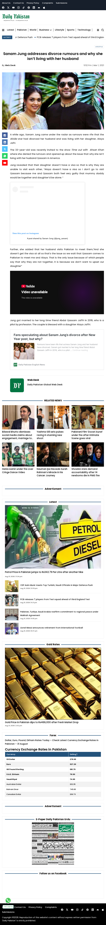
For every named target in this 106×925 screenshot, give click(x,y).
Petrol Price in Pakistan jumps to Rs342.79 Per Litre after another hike (44, 572)
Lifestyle (59, 30)
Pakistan (22, 30)
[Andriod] (39, 7)
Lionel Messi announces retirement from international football (51, 627)
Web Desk (10, 65)
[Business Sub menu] (51, 30)
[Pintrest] (29, 7)
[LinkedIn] (5, 142)
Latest (10, 30)
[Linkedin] (34, 7)
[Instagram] (18, 7)
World (33, 30)
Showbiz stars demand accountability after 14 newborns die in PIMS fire (85, 472)
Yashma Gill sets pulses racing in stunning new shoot (50, 435)
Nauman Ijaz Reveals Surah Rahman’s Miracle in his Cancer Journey (52, 472)
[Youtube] (13, 7)
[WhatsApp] (5, 156)
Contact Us (18, 3)
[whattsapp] (8, 900)
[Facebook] (3, 7)
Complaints (47, 3)
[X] (5, 149)
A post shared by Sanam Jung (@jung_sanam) (47, 238)
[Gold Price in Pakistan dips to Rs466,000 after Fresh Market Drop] (53, 683)
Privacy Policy (33, 3)
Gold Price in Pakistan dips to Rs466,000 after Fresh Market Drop (42, 722)
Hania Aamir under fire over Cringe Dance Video (17, 470)
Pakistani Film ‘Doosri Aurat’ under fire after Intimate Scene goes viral (87, 435)
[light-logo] (16, 17)
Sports (70, 30)
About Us (6, 3)
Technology (84, 30)
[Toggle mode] (98, 30)
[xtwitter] (8, 7)
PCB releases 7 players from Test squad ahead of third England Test (51, 37)
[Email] (5, 163)
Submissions (61, 3)
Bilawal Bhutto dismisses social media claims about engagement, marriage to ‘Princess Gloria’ (17, 436)
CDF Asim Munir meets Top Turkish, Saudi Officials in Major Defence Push (56, 585)
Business (44, 30)
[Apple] (44, 7)
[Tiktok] (23, 7)
